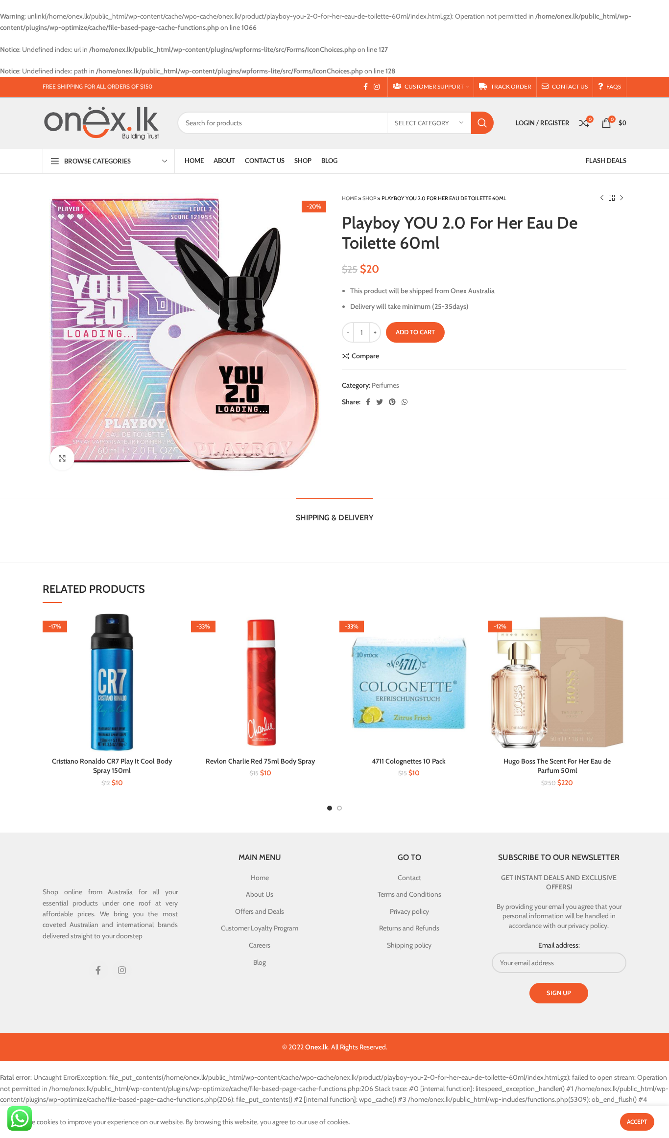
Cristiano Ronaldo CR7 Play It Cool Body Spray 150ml (112, 766)
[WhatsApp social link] (404, 401)
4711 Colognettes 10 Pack (409, 761)
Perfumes (385, 385)
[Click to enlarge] (62, 458)
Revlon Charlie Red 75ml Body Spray (260, 761)
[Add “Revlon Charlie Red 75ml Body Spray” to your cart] (322, 629)
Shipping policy (409, 945)
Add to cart (415, 332)
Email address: (559, 945)
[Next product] (621, 198)
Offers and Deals (259, 911)
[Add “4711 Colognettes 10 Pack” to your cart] (470, 629)
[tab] (334, 513)
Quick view (174, 651)
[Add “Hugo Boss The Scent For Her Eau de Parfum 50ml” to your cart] (619, 629)
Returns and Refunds (409, 928)
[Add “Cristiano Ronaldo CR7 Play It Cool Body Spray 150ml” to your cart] (174, 629)
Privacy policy (409, 911)
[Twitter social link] (379, 401)
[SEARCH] (482, 123)
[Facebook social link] (365, 86)
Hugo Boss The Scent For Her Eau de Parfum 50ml (557, 766)
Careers (259, 945)
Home (349, 198)
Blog (259, 962)
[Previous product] (602, 198)
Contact (409, 877)
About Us (259, 894)
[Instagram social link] (376, 86)
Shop (369, 198)
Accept (637, 1121)
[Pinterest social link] (392, 401)
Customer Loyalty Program (259, 928)
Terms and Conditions (409, 894)
